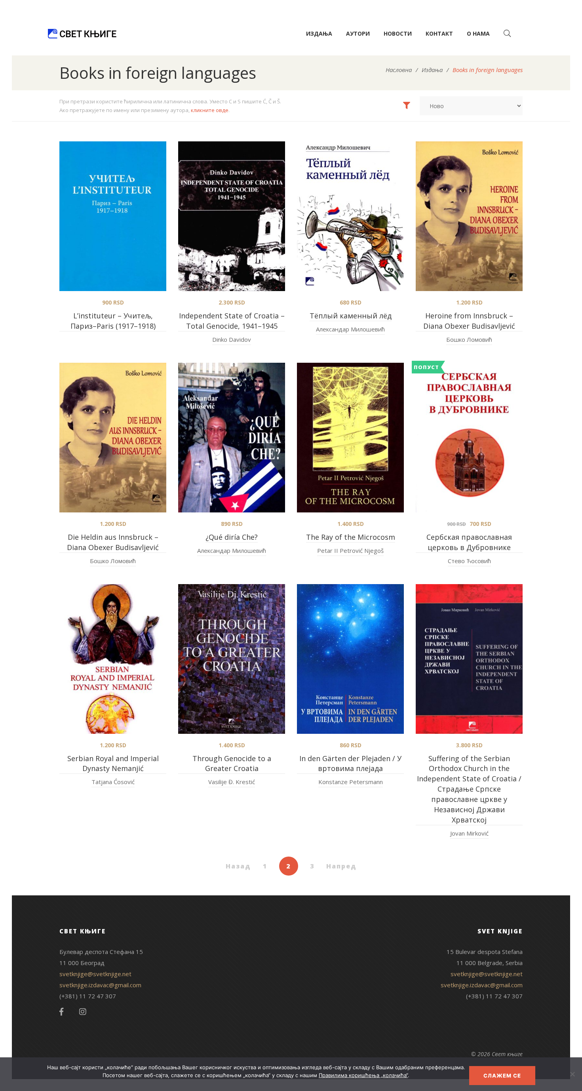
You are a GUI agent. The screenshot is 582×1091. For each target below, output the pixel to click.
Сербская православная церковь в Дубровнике (469, 542)
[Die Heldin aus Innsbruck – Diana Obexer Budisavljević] (112, 437)
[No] (572, 1074)
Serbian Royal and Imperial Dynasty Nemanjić (113, 763)
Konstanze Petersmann (350, 782)
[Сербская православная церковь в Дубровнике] (469, 437)
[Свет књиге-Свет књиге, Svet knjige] (82, 33)
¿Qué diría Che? (231, 537)
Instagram (82, 1012)
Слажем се (502, 1075)
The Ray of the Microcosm (350, 537)
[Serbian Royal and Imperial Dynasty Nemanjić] (112, 659)
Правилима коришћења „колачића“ (363, 1075)
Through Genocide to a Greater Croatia (231, 763)
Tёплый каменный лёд (351, 315)
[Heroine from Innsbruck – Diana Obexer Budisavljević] (469, 216)
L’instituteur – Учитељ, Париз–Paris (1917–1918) (113, 321)
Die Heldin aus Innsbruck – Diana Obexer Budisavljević (113, 542)
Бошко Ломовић (469, 339)
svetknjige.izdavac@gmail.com (100, 985)
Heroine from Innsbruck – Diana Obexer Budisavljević (469, 321)
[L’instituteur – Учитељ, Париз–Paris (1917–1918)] (112, 216)
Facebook (61, 1012)
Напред (341, 866)
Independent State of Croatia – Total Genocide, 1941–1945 (232, 321)
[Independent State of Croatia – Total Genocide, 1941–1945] (231, 216)
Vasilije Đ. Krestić (231, 782)
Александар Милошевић (350, 329)
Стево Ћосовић (469, 561)
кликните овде (209, 110)
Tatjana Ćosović (113, 782)
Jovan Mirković (469, 833)
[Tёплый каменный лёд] (350, 216)
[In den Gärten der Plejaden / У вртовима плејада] (350, 659)
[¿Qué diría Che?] (231, 437)
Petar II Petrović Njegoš (350, 550)
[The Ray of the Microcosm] (350, 437)
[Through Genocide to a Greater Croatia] (231, 659)
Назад (238, 866)
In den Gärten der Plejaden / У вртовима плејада (350, 763)
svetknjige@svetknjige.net (95, 974)
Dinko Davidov (231, 339)
